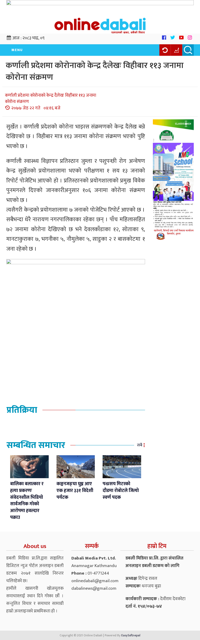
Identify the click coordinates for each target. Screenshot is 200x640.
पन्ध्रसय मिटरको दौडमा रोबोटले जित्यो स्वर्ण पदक (121, 490)
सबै (139, 445)
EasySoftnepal (130, 635)
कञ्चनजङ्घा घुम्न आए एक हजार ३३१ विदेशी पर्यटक (75, 490)
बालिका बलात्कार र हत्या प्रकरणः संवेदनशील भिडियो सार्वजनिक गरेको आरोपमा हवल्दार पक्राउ (26, 500)
